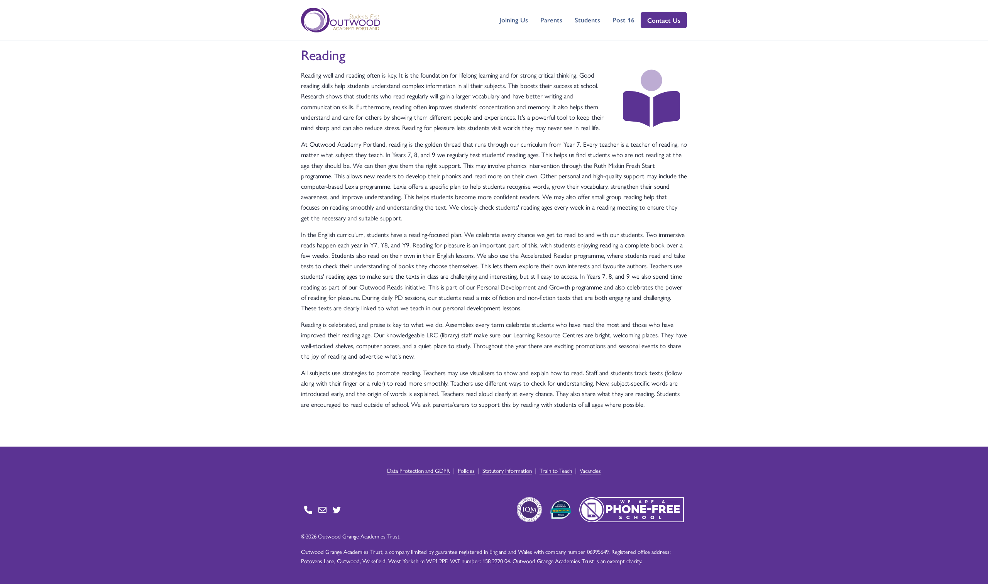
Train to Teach (556, 470)
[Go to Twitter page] (337, 509)
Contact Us (663, 20)
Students (587, 19)
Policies (466, 470)
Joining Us (513, 19)
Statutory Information (507, 470)
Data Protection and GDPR (418, 470)
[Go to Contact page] (308, 509)
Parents (551, 19)
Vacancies (590, 470)
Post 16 (623, 19)
